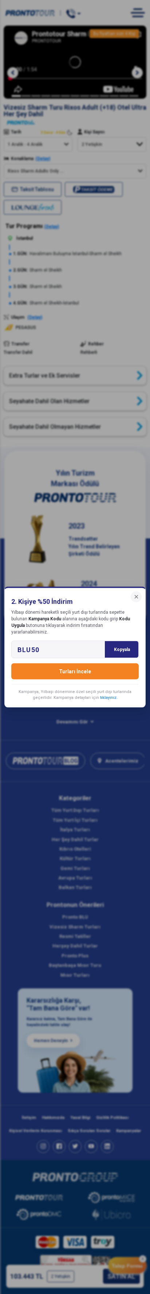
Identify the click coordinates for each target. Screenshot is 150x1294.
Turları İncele (75, 671)
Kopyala (122, 649)
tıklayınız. (109, 697)
